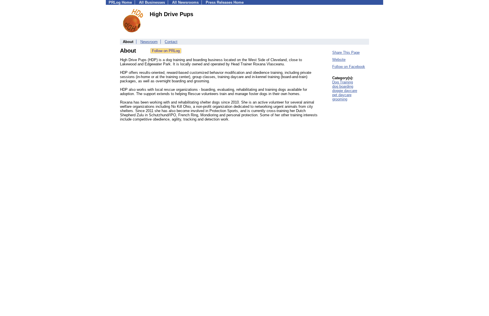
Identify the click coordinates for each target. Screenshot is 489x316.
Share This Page (346, 52)
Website (339, 59)
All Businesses (152, 2)
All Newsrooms (185, 2)
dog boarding (342, 86)
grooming (339, 99)
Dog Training (342, 82)
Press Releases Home (225, 2)
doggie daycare (344, 91)
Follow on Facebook (348, 67)
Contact (171, 42)
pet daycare (341, 95)
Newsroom (149, 42)
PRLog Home (120, 2)
